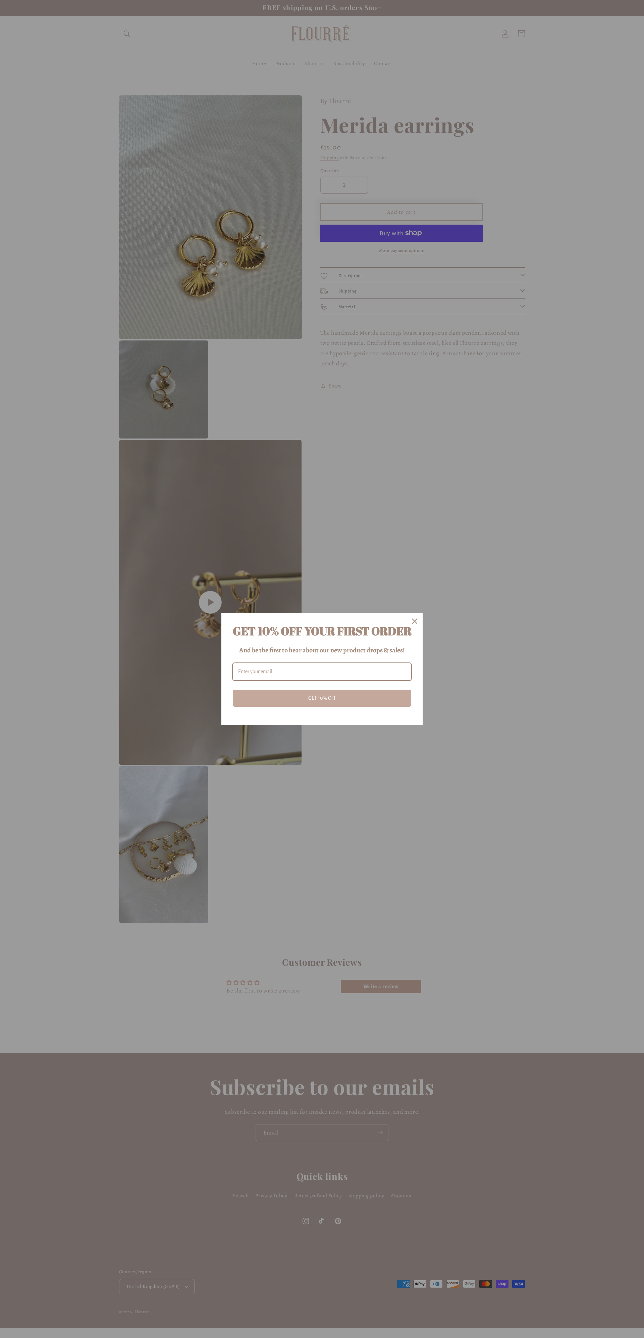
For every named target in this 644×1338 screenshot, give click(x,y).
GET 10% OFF (322, 698)
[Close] (415, 621)
